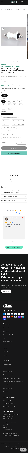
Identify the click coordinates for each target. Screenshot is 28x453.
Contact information (14, 448)
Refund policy (24, 443)
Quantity (3, 142)
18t (9, 108)
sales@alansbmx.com (9, 403)
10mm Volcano (8, 114)
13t (4, 105)
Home (2, 7)
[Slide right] (17, 61)
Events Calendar (7, 371)
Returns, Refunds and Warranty (11, 378)
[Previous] (12, 242)
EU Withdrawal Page (9, 406)
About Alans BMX (8, 334)
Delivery (5, 351)
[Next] (16, 242)
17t (4, 108)
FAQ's (4, 338)
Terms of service (14, 446)
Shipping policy (23, 446)
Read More (4, 81)
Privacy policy (6, 446)
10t (9, 102)
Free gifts (5, 355)
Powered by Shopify (14, 443)
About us (6, 291)
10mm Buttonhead (19, 121)
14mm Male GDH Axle (10, 128)
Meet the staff (7, 345)
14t (9, 105)
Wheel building (7, 341)
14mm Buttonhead (19, 124)
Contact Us (6, 328)
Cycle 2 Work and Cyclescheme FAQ (13, 381)
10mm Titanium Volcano (11, 118)
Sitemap (5, 391)
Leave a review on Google (14, 247)
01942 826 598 (7, 400)
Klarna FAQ (6, 385)
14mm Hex (6, 124)
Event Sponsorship (8, 374)
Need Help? (6, 331)
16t (21, 105)
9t (4, 102)
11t (14, 102)
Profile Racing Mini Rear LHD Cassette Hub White (13, 9)
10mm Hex (6, 121)
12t (20, 102)
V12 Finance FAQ (7, 388)
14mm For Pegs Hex (9, 135)
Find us (5, 348)
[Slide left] (10, 61)
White (5, 96)
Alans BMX (7, 443)
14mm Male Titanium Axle (11, 131)
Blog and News (7, 364)
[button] (2, 1)
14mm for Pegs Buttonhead (12, 138)
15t (15, 105)
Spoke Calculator (8, 368)
